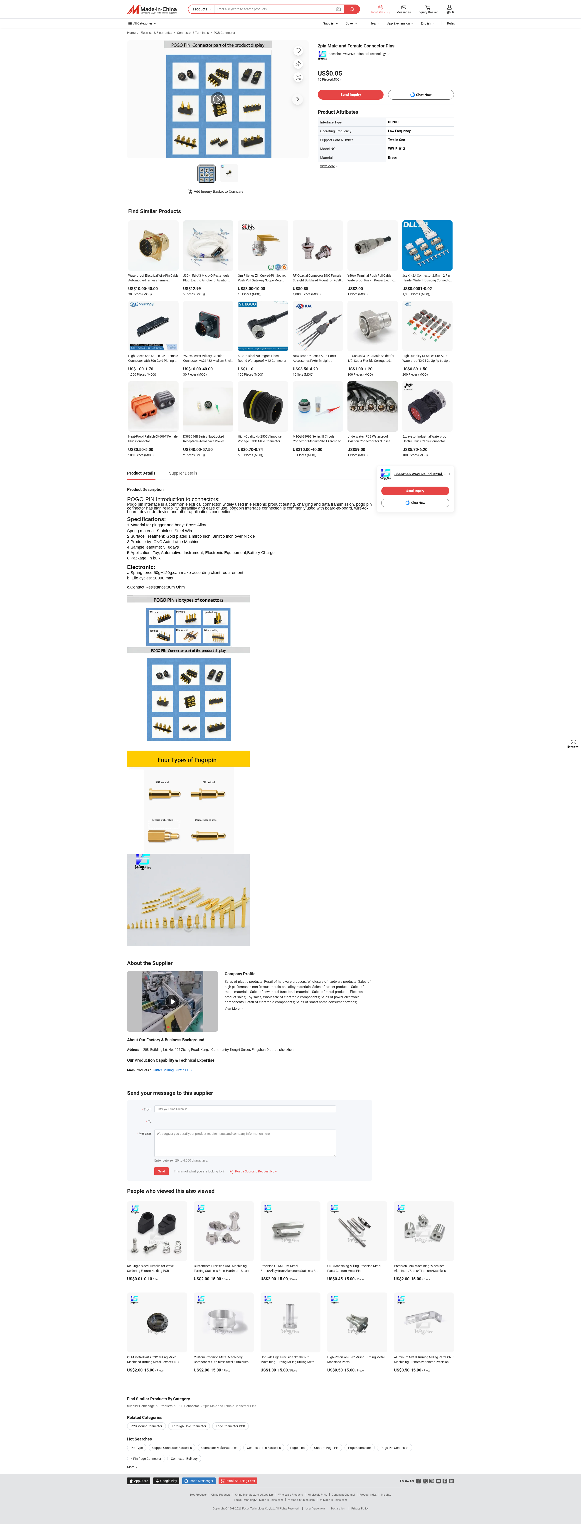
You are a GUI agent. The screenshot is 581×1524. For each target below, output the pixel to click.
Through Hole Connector (189, 1426)
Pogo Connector (359, 1447)
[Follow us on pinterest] (445, 1481)
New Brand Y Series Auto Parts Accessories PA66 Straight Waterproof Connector (314, 359)
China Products (220, 1494)
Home (131, 32)
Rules (451, 23)
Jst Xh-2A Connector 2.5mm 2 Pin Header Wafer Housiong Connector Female (426, 278)
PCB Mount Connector (146, 1426)
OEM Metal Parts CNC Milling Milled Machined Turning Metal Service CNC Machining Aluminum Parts (153, 1362)
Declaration (338, 1508)
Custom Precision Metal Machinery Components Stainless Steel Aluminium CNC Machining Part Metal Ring (221, 1362)
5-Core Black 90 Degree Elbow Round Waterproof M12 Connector (262, 358)
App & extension (398, 23)
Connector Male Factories (219, 1447)
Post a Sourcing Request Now (253, 1171)
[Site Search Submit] (352, 9)
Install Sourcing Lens (240, 1481)
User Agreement (315, 1508)
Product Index (368, 1494)
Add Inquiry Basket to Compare (218, 191)
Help (373, 23)
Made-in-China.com (271, 1500)
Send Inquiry (350, 94)
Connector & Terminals (193, 32)
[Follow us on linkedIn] (451, 1481)
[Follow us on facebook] (418, 1481)
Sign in (449, 12)
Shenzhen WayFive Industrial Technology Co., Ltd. (363, 54)
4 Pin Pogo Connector (146, 1458)
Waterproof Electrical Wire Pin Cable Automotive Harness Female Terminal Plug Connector (153, 278)
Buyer (350, 23)
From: (148, 1109)
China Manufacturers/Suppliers (254, 1494)
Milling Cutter (173, 1070)
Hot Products (198, 1494)
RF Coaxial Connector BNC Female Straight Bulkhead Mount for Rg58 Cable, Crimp (317, 278)
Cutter (157, 1070)
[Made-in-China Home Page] (152, 9)
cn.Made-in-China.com (333, 1500)
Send (161, 1171)
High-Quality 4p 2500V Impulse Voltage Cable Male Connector (259, 438)
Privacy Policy (360, 1508)
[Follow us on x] (425, 1481)
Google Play (166, 1481)
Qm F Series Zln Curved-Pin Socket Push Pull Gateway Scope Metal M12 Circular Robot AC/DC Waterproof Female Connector (262, 278)
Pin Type (137, 1447)
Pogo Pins (297, 1447)
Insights (386, 1494)
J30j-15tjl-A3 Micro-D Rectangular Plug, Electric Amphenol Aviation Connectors (207, 278)
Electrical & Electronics (156, 32)
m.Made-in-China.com (301, 1500)
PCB (188, 1070)
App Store (138, 1481)
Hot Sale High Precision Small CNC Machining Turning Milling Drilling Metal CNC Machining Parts (288, 1362)
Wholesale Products (290, 1494)
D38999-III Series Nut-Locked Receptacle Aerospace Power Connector (203, 439)
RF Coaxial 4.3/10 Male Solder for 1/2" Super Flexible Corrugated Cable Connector (370, 359)
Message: (145, 1133)
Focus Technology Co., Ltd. (259, 1508)
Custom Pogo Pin (326, 1447)
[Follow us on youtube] (438, 1481)
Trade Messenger (199, 1481)
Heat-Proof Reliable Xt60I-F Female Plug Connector (152, 438)
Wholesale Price (317, 1494)
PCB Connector (224, 32)
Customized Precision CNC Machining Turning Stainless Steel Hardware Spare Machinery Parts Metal (221, 1271)
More (131, 1467)
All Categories (143, 23)
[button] (338, 9)
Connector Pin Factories (264, 1447)
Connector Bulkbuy (184, 1458)
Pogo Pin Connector (395, 1447)
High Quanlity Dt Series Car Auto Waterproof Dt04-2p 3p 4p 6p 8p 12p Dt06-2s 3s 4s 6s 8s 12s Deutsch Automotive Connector (425, 359)
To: (150, 1121)
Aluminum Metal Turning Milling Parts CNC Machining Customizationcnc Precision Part (423, 1362)
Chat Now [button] (424, 95)
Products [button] (200, 9)
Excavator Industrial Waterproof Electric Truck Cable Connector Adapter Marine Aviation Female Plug (425, 439)
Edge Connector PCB (230, 1426)
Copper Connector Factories (172, 1447)
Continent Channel (343, 1494)
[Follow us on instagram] (431, 1481)
